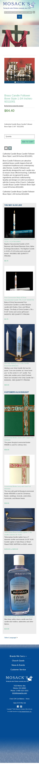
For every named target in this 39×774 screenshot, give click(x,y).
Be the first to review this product (13, 106)
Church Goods (18, 661)
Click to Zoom (21, 82)
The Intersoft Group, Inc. (25, 711)
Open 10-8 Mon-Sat (19, 703)
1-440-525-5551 (22, 691)
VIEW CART (16, 12)
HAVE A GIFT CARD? (26, 12)
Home (27, 699)
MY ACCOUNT (8, 12)
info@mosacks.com (19, 693)
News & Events (18, 665)
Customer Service (18, 670)
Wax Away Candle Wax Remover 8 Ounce (18, 617)
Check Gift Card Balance (17, 699)
